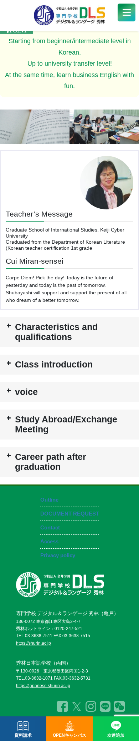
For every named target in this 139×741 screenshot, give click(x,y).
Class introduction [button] (54, 364)
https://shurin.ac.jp (33, 643)
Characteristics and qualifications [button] (56, 332)
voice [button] (26, 392)
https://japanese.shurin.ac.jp (43, 685)
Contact (50, 527)
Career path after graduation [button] (50, 462)
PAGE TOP (125, 709)
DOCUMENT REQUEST (69, 514)
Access (49, 541)
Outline (49, 500)
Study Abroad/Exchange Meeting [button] (66, 424)
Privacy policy (57, 555)
